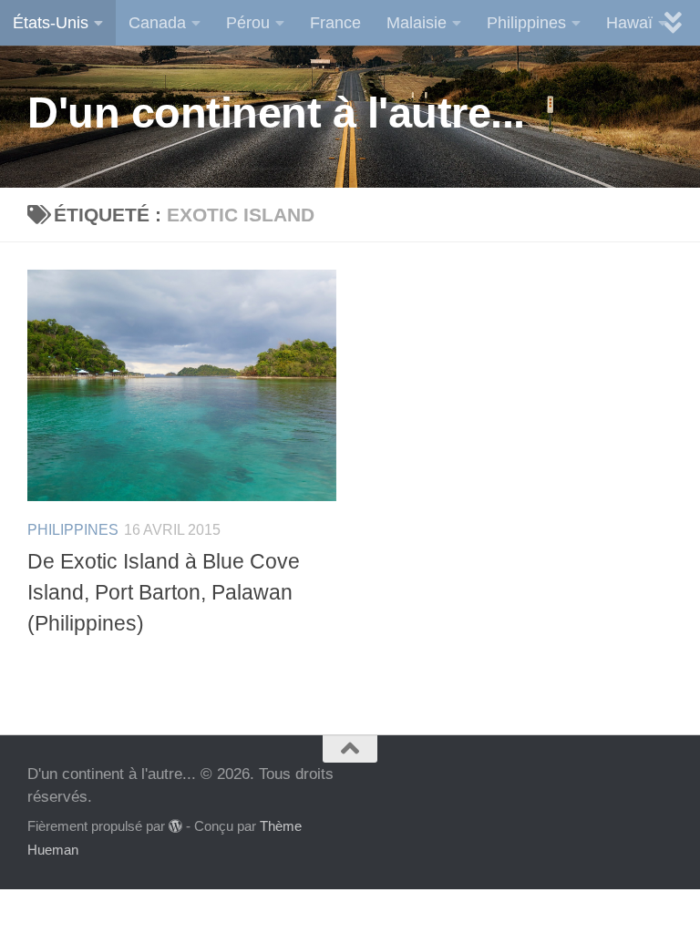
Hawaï (629, 23)
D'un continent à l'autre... (276, 112)
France (335, 23)
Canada (157, 23)
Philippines (526, 23)
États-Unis (50, 23)
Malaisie (416, 23)
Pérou (248, 23)
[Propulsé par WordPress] (175, 827)
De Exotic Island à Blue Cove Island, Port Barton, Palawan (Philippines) (163, 592)
